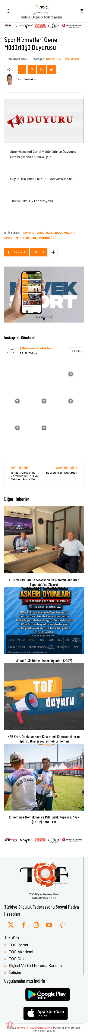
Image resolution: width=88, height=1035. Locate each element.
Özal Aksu (30, 79)
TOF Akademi (21, 952)
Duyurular (54, 59)
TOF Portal (18, 945)
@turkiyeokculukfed (36, 348)
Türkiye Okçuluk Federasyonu (34, 1027)
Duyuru (29, 233)
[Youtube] (49, 925)
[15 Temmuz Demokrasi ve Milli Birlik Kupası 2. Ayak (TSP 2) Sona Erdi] (44, 777)
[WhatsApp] (41, 69)
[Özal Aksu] (10, 79)
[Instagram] (36, 925)
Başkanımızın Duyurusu (61, 472)
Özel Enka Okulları (60, 233)
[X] (32, 69)
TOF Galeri (18, 958)
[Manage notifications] (10, 1024)
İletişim (15, 972)
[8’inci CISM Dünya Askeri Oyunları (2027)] (44, 620)
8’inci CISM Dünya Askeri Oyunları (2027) (44, 660)
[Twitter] (10, 925)
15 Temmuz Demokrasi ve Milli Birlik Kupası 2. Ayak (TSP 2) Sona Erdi (44, 819)
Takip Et (75, 350)
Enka (40, 233)
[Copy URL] (51, 69)
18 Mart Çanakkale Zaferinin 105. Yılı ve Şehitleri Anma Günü (24, 476)
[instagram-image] (17, 374)
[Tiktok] (62, 925)
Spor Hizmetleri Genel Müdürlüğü (30, 238)
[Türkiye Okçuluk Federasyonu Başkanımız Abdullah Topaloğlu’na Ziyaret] (44, 539)
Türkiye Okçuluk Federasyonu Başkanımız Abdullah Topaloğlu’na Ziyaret (44, 582)
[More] (53, 252)
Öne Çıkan (72, 59)
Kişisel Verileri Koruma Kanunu (35, 965)
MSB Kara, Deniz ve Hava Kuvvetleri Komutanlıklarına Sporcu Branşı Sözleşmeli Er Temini (44, 739)
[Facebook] (22, 69)
